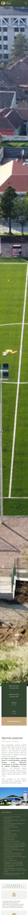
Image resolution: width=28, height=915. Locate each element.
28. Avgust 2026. (14, 688)
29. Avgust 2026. (14, 696)
